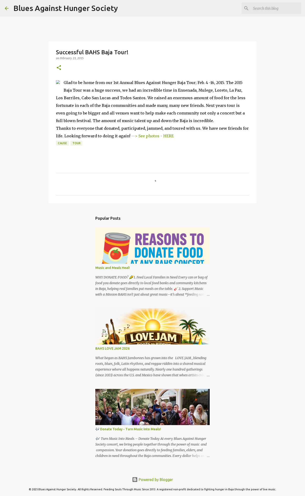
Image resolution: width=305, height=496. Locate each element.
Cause (62, 143)
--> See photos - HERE (152, 136)
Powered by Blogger (155, 479)
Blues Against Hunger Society (65, 8)
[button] (59, 68)
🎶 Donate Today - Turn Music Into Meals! (128, 429)
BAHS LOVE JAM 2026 (112, 348)
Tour (76, 143)
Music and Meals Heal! (112, 268)
